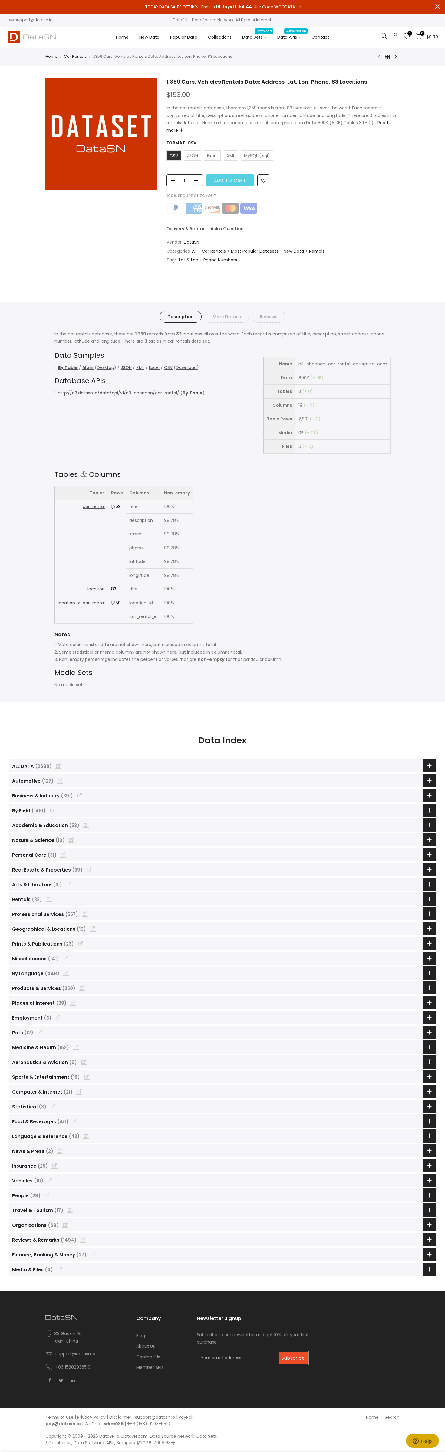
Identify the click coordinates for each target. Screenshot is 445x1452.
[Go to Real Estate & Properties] (89, 869)
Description (180, 317)
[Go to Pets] (40, 1032)
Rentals (317, 251)
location (96, 589)
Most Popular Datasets (255, 251)
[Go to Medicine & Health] (75, 1047)
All (194, 251)
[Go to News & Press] (59, 1150)
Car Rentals (75, 56)
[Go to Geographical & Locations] (92, 928)
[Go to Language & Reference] (86, 1135)
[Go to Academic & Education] (86, 825)
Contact (320, 37)
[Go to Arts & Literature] (68, 884)
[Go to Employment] (58, 1017)
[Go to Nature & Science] (71, 839)
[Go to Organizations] (65, 1224)
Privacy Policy (91, 1417)
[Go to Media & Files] (59, 1269)
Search (392, 1417)
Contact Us (148, 1357)
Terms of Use (59, 1417)
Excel (154, 367)
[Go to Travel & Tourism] (69, 1210)
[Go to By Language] (66, 973)
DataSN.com (134, 1436)
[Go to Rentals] (48, 899)
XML (140, 367)
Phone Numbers (220, 260)
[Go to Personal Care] (63, 854)
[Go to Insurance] (54, 1165)
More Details (227, 317)
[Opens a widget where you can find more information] (422, 1441)
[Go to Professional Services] (84, 913)
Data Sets (257, 34)
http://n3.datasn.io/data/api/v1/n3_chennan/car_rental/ (118, 393)
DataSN (191, 242)
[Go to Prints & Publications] (80, 943)
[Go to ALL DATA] (58, 765)
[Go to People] (47, 1195)
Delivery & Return (185, 229)
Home (122, 37)
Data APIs (291, 34)
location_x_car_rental (81, 603)
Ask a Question (227, 229)
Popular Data (183, 37)
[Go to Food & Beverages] (75, 1121)
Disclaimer (120, 1417)
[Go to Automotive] (60, 780)
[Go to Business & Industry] (79, 795)
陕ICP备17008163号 (156, 1443)
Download (186, 367)
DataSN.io (109, 1436)
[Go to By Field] (52, 810)
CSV (168, 367)
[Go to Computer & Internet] (79, 1091)
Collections (220, 37)
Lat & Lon (188, 260)
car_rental (94, 506)
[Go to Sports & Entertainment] (86, 1076)
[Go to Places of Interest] (73, 1002)
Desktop (105, 367)
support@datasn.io (34, 20)
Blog (140, 1336)
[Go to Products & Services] (82, 987)
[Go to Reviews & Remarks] (83, 1239)
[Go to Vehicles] (49, 1180)
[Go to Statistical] (53, 1106)
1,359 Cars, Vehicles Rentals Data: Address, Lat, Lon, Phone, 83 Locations (266, 82)
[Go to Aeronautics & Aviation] (83, 1061)
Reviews (269, 317)
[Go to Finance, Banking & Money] (93, 1254)
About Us (145, 1346)
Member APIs (149, 1367)
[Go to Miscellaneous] (65, 958)
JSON (126, 367)
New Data (149, 37)
